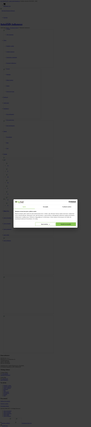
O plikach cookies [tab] (66, 206)
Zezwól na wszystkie (66, 224)
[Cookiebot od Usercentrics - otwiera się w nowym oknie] (69, 202)
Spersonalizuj (44, 224)
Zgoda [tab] (24, 206)
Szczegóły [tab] (45, 206)
